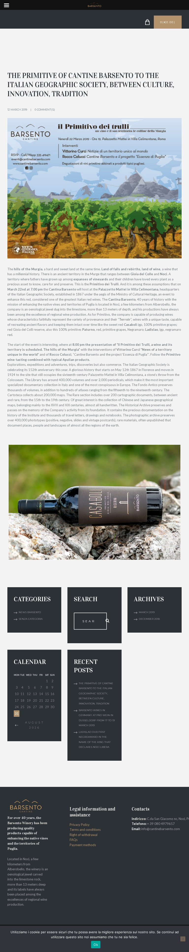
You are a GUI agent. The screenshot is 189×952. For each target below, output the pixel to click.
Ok (96, 945)
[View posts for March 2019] (16, 725)
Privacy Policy (80, 825)
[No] (182, 938)
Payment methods (83, 845)
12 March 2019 (17, 109)
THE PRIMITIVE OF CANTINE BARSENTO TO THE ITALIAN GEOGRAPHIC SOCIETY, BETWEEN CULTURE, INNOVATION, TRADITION (96, 693)
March (147, 612)
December (149, 619)
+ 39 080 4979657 (160, 824)
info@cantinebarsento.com (160, 829)
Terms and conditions (85, 830)
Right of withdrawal (83, 835)
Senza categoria (31, 619)
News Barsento (30, 612)
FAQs (74, 840)
